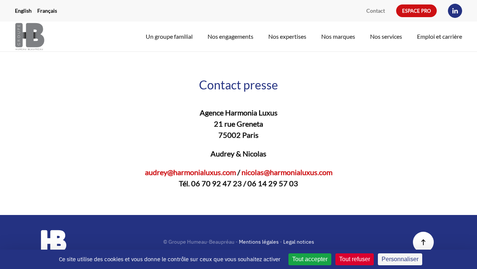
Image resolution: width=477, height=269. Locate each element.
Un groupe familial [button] (169, 36)
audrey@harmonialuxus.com (190, 172)
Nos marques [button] (338, 36)
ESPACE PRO (416, 11)
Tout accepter (310, 259)
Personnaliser (400, 259)
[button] (423, 242)
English (23, 10)
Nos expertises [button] (287, 36)
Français (47, 10)
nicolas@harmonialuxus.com (286, 172)
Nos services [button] (386, 36)
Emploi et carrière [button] (439, 36)
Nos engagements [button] (230, 36)
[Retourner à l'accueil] (30, 36)
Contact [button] (375, 10)
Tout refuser (354, 259)
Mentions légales (259, 241)
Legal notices (298, 241)
